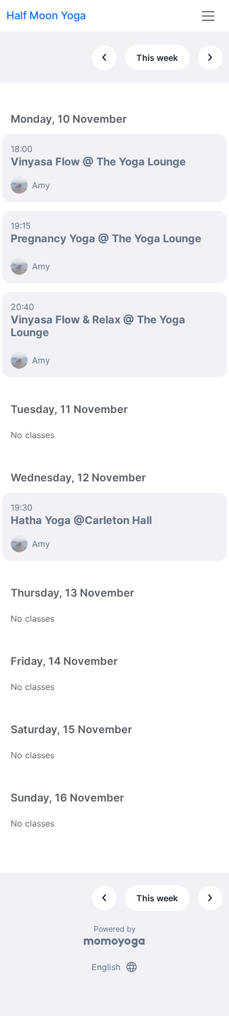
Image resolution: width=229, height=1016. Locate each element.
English (115, 967)
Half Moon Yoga (46, 15)
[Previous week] (104, 57)
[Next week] (210, 57)
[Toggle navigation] (208, 16)
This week (157, 57)
